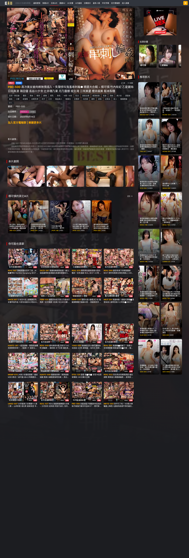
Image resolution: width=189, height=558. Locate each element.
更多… (11, 103)
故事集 (25, 99)
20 (124, 83)
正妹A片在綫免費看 (23, 3)
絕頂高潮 (96, 96)
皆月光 (11, 267)
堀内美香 (108, 296)
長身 (104, 96)
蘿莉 (24, 96)
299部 (32, 112)
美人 (115, 99)
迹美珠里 (12, 400)
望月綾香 (115, 296)
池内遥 (52, 296)
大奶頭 (85, 99)
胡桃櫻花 (18, 267)
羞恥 (10, 99)
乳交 (77, 96)
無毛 (58, 96)
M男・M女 (68, 96)
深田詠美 (81, 400)
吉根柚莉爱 (54, 267)
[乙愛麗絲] (167, 56)
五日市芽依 (45, 267)
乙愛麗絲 (76, 267)
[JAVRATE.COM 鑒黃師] (8, 3)
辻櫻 (48, 342)
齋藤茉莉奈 (77, 296)
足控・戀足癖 (14, 96)
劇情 (45, 96)
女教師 (76, 99)
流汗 (43, 99)
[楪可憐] (148, 56)
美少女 (119, 96)
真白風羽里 (45, 371)
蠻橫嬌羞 (123, 99)
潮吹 (93, 99)
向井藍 (75, 400)
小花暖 (84, 296)
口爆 (17, 99)
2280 (131, 83)
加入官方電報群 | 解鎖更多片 (25, 122)
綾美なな (19, 342)
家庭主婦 (85, 96)
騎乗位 (68, 99)
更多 (128, 196)
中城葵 (19, 400)
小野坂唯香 (54, 371)
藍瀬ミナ (12, 342)
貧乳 (52, 96)
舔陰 (100, 99)
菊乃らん (19, 296)
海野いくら (45, 296)
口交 (50, 99)
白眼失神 (34, 99)
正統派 (107, 99)
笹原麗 (81, 342)
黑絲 (31, 96)
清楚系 (127, 96)
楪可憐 (143, 65)
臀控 (38, 96)
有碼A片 (11, 83)
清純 (111, 96)
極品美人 (58, 99)
